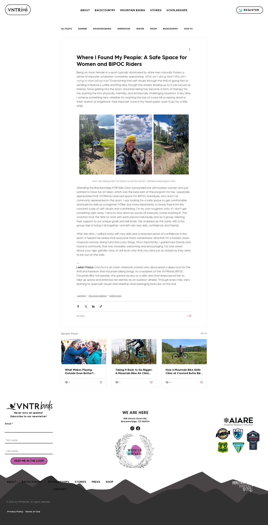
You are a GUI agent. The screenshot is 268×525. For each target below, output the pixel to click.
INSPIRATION (123, 28)
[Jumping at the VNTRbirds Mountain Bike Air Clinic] (134, 351)
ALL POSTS (66, 28)
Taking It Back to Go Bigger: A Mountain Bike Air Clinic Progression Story (133, 371)
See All (204, 333)
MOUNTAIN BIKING (102, 28)
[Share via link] (100, 306)
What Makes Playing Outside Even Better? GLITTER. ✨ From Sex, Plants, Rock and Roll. (79, 371)
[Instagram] (132, 428)
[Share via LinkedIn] (93, 306)
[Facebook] (138, 428)
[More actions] (189, 49)
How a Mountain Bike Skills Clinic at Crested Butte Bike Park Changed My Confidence (184, 371)
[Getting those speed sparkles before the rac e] (83, 351)
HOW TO (188, 28)
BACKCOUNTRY (170, 28)
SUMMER (82, 28)
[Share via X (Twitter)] (85, 306)
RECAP (153, 28)
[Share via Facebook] (78, 306)
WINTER (140, 28)
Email (8, 423)
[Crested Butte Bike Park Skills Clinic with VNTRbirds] (184, 351)
